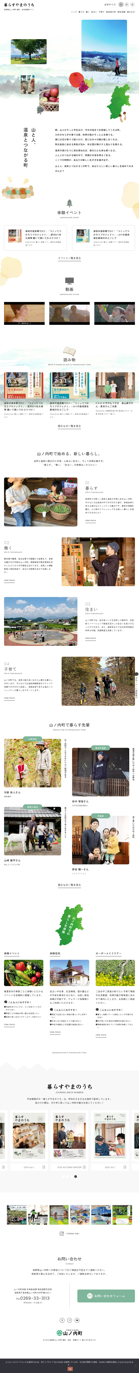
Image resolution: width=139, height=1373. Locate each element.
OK (70, 1369)
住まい (94, 11)
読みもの (131, 11)
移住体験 (121, 11)
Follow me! (73, 1233)
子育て (102, 11)
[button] (63, 1176)
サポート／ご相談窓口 (136, 688)
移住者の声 (111, 11)
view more (90, 520)
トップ (74, 11)
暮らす (81, 11)
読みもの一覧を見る (69, 426)
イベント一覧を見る (69, 258)
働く (88, 11)
